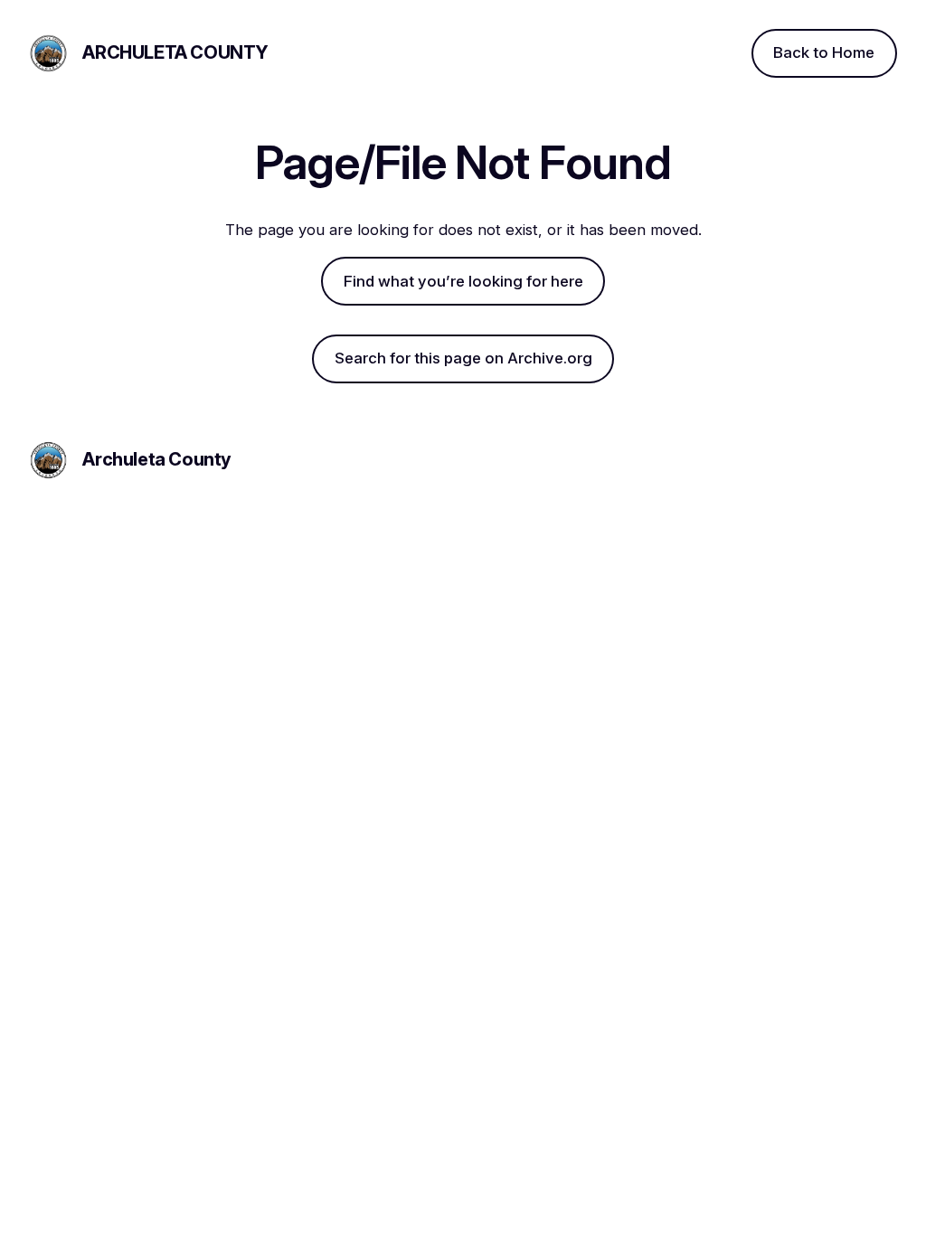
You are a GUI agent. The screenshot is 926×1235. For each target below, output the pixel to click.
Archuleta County (175, 52)
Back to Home (823, 52)
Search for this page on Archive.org (463, 358)
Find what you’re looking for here (463, 281)
